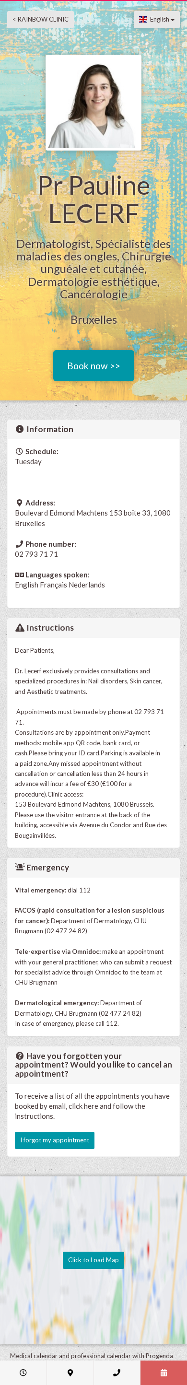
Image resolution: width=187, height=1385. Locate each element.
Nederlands (87, 584)
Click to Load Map (93, 1260)
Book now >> (93, 365)
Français (53, 584)
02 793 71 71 (36, 554)
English (159, 19)
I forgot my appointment (54, 1140)
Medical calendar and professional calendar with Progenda (91, 1356)
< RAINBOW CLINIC (40, 19)
